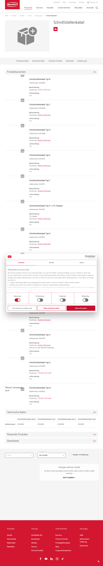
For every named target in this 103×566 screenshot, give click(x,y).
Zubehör (22, 15)
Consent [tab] (21, 262)
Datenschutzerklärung (85, 540)
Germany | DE (93, 2)
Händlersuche (82, 61)
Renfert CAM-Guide (44, 90)
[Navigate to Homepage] (12, 4)
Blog (64, 2)
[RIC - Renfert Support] (98, 561)
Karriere (81, 2)
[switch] (40, 300)
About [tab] (81, 262)
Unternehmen (64, 8)
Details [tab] (51, 262)
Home (6, 15)
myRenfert (56, 2)
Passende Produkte (55, 61)
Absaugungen (39, 15)
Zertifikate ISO (36, 535)
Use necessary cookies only (22, 308)
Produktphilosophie (63, 543)
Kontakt (90, 8)
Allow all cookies (81, 308)
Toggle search (97, 7)
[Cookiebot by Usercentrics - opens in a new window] (86, 256)
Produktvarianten (22, 61)
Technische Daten (38, 61)
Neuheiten (11, 547)
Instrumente (11, 539)
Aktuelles (78, 8)
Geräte (30, 15)
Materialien (11, 543)
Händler (50, 8)
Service (39, 8)
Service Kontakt (37, 550)
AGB (81, 535)
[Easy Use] (56, 29)
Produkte (28, 8)
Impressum (84, 546)
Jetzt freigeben (68, 477)
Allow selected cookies (51, 308)
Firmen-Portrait (61, 539)
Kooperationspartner (63, 550)
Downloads (72, 2)
